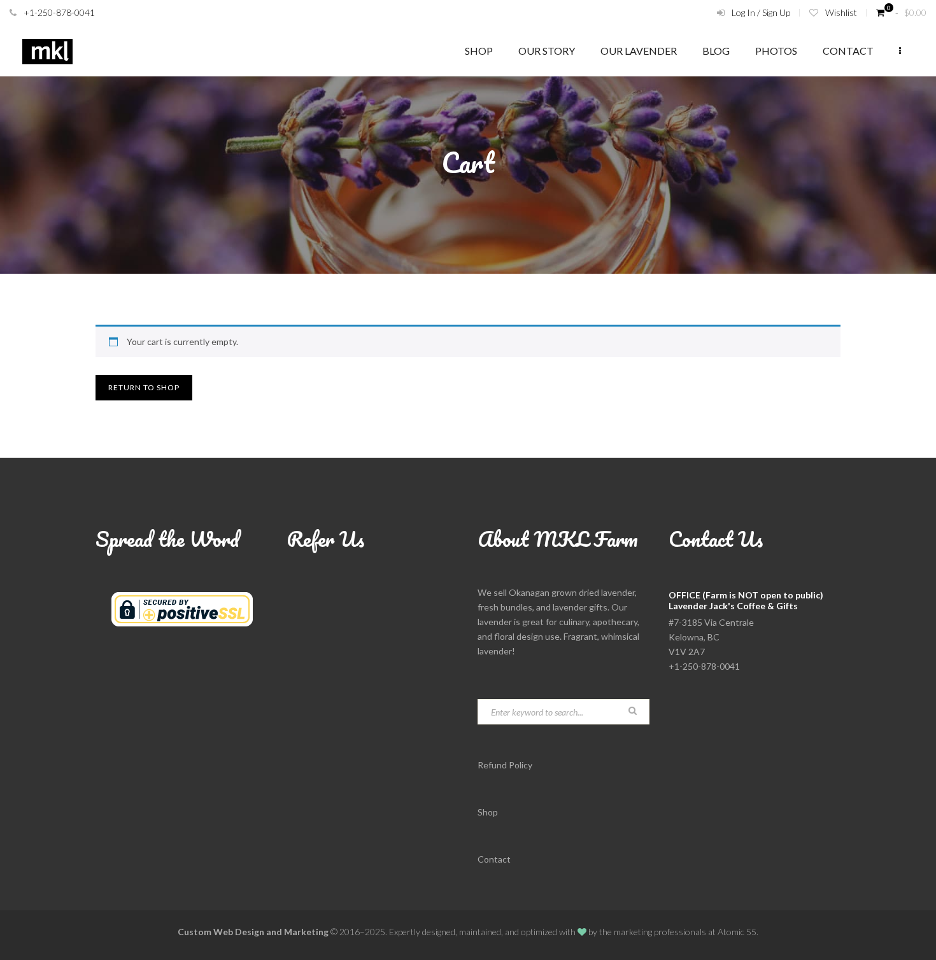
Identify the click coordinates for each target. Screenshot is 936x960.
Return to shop (144, 387)
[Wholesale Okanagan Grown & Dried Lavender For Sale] (47, 50)
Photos (776, 51)
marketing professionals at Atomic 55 (685, 931)
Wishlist (841, 12)
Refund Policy (505, 764)
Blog (716, 51)
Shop (479, 51)
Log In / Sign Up (761, 12)
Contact (848, 51)
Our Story (546, 51)
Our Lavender (638, 51)
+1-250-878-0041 (59, 12)
